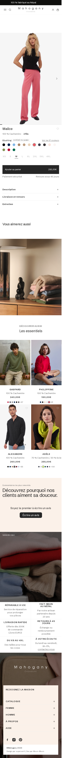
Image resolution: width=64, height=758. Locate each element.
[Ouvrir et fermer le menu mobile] (5, 10)
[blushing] (34, 144)
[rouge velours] (9, 150)
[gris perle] (41, 466)
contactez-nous (46, 649)
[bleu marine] (47, 466)
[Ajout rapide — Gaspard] (25, 380)
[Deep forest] (45, 466)
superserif (20, 751)
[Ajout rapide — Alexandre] (25, 444)
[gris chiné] (12, 402)
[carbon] (39, 466)
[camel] (24, 144)
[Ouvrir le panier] (57, 9)
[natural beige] (29, 144)
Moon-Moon (38, 751)
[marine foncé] (9, 144)
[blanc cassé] (54, 144)
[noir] (3, 144)
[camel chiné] (19, 144)
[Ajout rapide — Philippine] (56, 380)
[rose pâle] (49, 144)
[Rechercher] (10, 9)
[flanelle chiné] (47, 402)
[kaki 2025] (3, 150)
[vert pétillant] (43, 466)
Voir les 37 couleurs (50, 140)
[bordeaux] (16, 466)
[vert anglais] (14, 150)
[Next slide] (56, 78)
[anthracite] (39, 144)
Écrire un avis (30, 515)
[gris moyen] (49, 466)
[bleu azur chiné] (14, 144)
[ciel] (18, 466)
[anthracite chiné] (44, 144)
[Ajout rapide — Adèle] (56, 444)
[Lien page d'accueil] (30, 9)
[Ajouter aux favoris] (57, 128)
